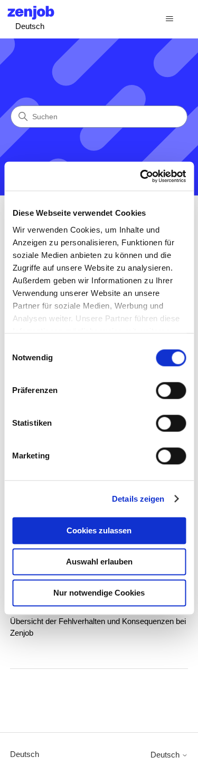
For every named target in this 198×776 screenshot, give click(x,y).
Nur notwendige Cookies (99, 592)
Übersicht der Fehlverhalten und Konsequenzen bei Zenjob (98, 627)
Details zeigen (138, 498)
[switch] (171, 390)
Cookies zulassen (99, 530)
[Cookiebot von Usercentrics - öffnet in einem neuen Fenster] (141, 176)
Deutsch (24, 754)
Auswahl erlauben (99, 561)
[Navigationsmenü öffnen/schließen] (169, 19)
